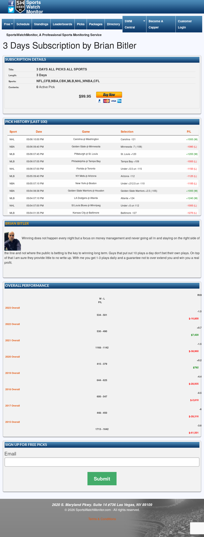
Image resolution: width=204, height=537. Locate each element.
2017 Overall (12, 405)
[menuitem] (8, 24)
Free (7, 24)
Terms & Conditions (102, 519)
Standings (41, 24)
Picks (80, 24)
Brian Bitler (17, 224)
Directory (113, 24)
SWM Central (130, 24)
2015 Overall (12, 422)
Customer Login (185, 24)
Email (10, 453)
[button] (11, 3)
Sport (13, 131)
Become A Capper (156, 24)
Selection (127, 131)
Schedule (23, 24)
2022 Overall (12, 324)
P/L (189, 131)
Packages (95, 24)
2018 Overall (12, 389)
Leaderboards (62, 24)
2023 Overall (12, 307)
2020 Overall (12, 356)
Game (86, 131)
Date (39, 131)
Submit (102, 478)
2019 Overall (12, 373)
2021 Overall (12, 340)
